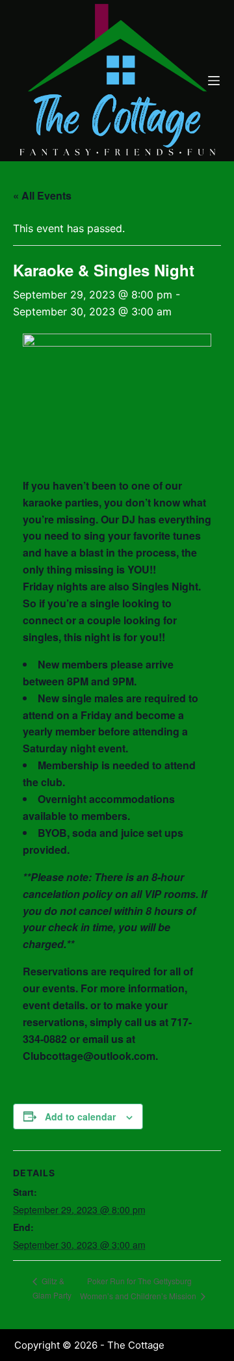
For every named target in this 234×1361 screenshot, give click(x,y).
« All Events (42, 195)
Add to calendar (80, 1116)
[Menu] (214, 80)
